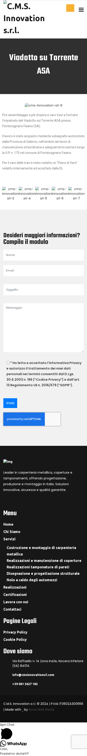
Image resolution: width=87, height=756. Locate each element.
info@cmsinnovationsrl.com (33, 675)
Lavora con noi (15, 602)
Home (8, 524)
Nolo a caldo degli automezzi (32, 580)
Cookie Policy (15, 639)
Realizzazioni (15, 587)
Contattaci (70, 8)
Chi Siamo (11, 532)
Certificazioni (15, 595)
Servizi (9, 539)
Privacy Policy (15, 632)
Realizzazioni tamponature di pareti (38, 567)
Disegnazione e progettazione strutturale (43, 573)
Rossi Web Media (41, 709)
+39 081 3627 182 (25, 684)
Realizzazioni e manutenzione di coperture (44, 561)
